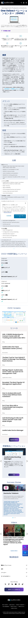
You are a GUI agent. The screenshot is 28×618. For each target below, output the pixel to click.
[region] (14, 211)
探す (21, 2)
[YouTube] (16, 585)
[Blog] (23, 585)
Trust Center (5, 604)
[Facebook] (9, 585)
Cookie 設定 (9, 215)
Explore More (14, 439)
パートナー (3, 572)
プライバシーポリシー (7, 212)
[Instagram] (19, 585)
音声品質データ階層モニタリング (12, 89)
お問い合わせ (25, 549)
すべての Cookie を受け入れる (20, 216)
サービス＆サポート (5, 576)
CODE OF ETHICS (14, 608)
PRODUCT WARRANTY (20, 604)
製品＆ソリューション (6, 565)
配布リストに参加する (14, 589)
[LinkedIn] (12, 585)
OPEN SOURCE (12, 604)
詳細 (14, 475)
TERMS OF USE (21, 606)
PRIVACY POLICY (14, 606)
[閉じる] (25, 203)
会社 (2, 569)
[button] (1, 461)
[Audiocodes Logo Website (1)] (7, 3)
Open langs (23, 2)
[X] (5, 585)
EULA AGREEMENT (6, 606)
